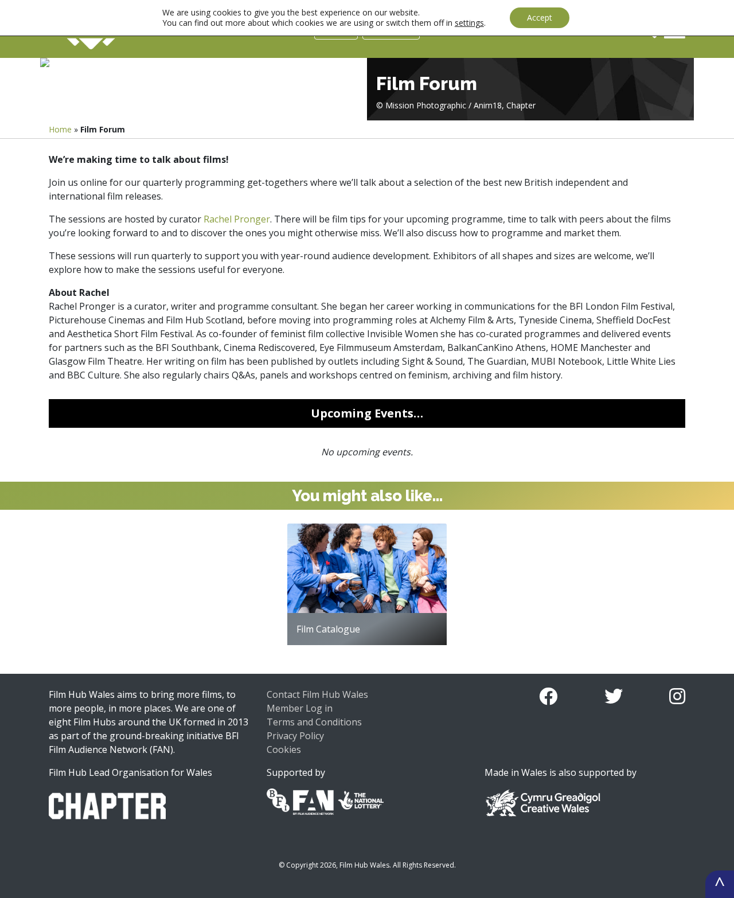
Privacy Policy (295, 735)
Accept (539, 17)
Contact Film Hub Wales (317, 694)
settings (469, 23)
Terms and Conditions (314, 722)
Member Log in (300, 708)
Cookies (284, 749)
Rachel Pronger (237, 219)
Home (60, 129)
